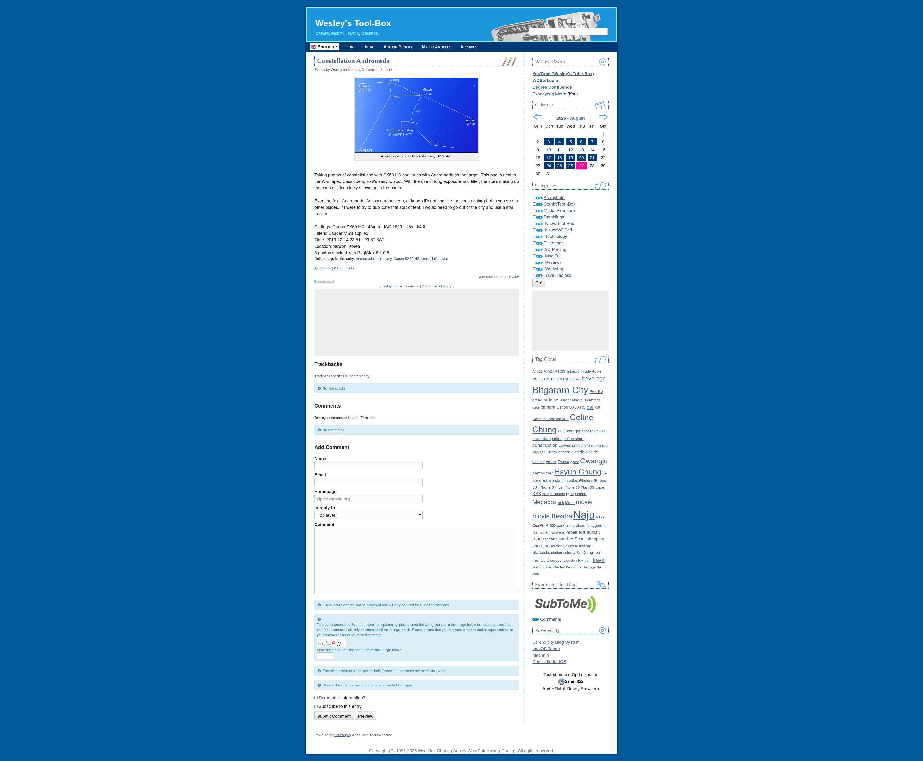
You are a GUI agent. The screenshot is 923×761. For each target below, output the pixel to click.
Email (320, 475)
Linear (353, 417)
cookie (596, 445)
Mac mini (541, 655)
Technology (556, 236)
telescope (554, 560)
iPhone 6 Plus (550, 487)
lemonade (557, 493)
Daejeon (538, 451)
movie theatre (552, 515)
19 (570, 157)
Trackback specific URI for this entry (341, 375)
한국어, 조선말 (503, 276)
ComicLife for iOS (549, 661)
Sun (579, 552)
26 (570, 165)
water (547, 566)
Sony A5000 (575, 545)
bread (537, 399)
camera (548, 407)
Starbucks (541, 552)
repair (572, 532)
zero (535, 573)
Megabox (544, 501)
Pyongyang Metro (549, 93)
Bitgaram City (560, 389)
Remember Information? (342, 697)
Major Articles (436, 46)
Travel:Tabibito (557, 275)
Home (350, 46)
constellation (430, 258)
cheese (587, 430)
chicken (601, 431)
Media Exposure (559, 210)
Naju (584, 513)
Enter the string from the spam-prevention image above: (359, 649)
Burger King (569, 399)
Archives (468, 46)
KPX (536, 493)
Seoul (580, 538)
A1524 (549, 371)
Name (320, 458)
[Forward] (603, 117)
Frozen (563, 461)
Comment (324, 524)
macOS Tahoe (546, 648)
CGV (562, 430)
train (588, 560)
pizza (570, 525)
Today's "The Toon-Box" (400, 285)
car (590, 406)
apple (586, 371)
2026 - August (570, 118)
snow (550, 546)
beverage (594, 378)
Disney (552, 451)
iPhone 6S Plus (575, 487)
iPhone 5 (586, 480)
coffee (557, 438)
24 (548, 165)
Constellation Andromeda (353, 60)
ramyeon (557, 532)
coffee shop (573, 438)
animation (573, 371)
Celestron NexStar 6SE (550, 418)
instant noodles (565, 480)
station (556, 552)
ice (605, 472)
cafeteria (593, 399)
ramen (544, 532)
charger (573, 431)
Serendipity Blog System (556, 642)
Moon (570, 502)
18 (559, 157)
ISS (591, 487)
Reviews (553, 262)
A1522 (537, 371)
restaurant (589, 531)
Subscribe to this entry (340, 706)
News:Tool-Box (559, 223)
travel (599, 559)
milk (561, 502)
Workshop (554, 268)
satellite (566, 539)
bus (583, 399)
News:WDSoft (558, 229)
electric (577, 452)
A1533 (560, 371)
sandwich (550, 538)
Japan (600, 487)
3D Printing (556, 249)
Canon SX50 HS (406, 258)
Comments (550, 619)
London (581, 493)
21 (592, 157)
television (569, 560)
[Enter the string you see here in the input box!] (331, 642)
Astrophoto (322, 267)
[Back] (537, 117)
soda (560, 546)
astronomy (384, 258)
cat (597, 407)
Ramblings (554, 216)
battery (575, 378)
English (515, 276)
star (445, 258)
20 (581, 157)
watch (537, 566)
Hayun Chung (577, 471)
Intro (369, 46)
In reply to (324, 508)
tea (543, 560)
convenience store (574, 445)
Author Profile (398, 46)
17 (548, 157)
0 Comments (344, 267)
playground (597, 525)
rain (535, 532)
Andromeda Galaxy (437, 285)
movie (584, 501)
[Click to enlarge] (416, 115)
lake (545, 493)
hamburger (542, 473)
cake (536, 407)
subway (569, 552)
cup (605, 445)
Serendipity (342, 734)
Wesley (336, 69)
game (574, 461)
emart (551, 461)
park (560, 525)
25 (559, 165)
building (550, 400)
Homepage (325, 491)
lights (570, 493)
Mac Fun (553, 255)
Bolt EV (596, 391)
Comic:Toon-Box (559, 203)
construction (545, 445)
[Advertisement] (416, 322)
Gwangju (594, 460)
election (564, 451)
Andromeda (365, 258)
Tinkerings (554, 242)
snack (538, 545)
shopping (595, 539)
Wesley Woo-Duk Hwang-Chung (580, 566)
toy (580, 560)
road (537, 538)
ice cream (541, 480)
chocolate (541, 438)
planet (581, 525)
